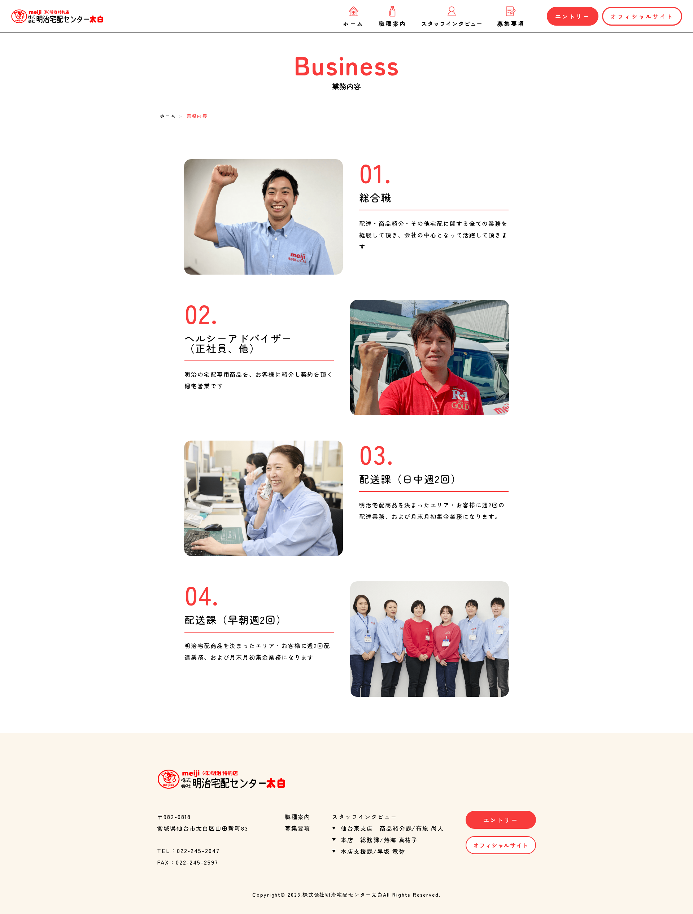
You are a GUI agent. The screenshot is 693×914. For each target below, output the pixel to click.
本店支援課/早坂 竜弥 (373, 851)
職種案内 (393, 22)
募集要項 (511, 22)
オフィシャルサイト (642, 16)
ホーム (353, 22)
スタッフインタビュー (452, 22)
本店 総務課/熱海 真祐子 (379, 839)
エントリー (572, 16)
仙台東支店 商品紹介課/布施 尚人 (392, 828)
